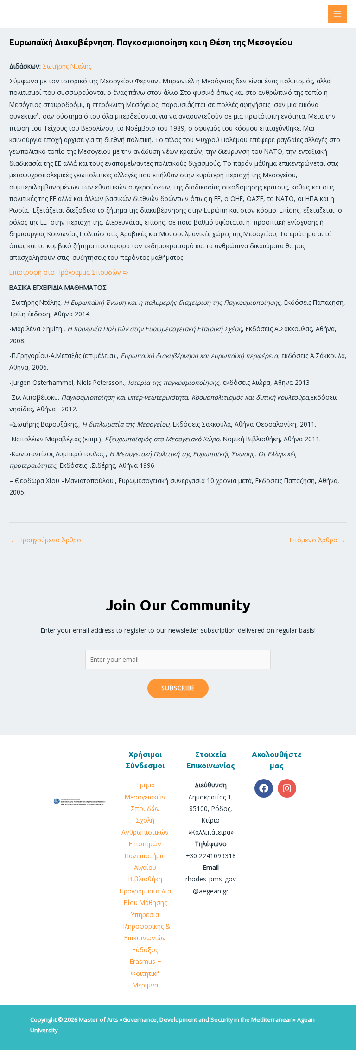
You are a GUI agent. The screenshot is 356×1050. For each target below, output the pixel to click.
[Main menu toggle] (337, 14)
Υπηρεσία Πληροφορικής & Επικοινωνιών (145, 926)
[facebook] (265, 788)
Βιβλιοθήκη (145, 878)
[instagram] (288, 788)
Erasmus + (145, 961)
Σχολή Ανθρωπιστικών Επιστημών (145, 832)
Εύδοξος (145, 949)
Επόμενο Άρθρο (318, 539)
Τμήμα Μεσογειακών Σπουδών (145, 796)
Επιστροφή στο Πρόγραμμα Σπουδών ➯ (68, 272)
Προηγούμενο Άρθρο (45, 539)
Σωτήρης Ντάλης (67, 66)
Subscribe (178, 688)
